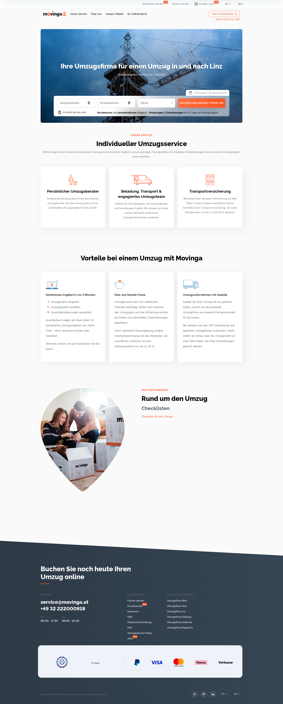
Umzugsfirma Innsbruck (179, 622)
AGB (129, 616)
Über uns (96, 14)
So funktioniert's (137, 14)
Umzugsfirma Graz (177, 606)
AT (226, 4)
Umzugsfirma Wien (177, 600)
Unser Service (78, 14)
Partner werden (180, 3)
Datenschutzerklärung (139, 622)
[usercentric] (194, 694)
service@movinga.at (64, 601)
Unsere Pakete (114, 14)
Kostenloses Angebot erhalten (201, 103)
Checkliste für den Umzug (157, 416)
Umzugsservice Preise (139, 633)
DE (239, 4)
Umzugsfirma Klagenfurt (180, 627)
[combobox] (72, 103)
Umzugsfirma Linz (176, 611)
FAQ (129, 627)
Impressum (133, 611)
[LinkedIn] (213, 694)
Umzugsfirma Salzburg (179, 616)
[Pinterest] (203, 694)
